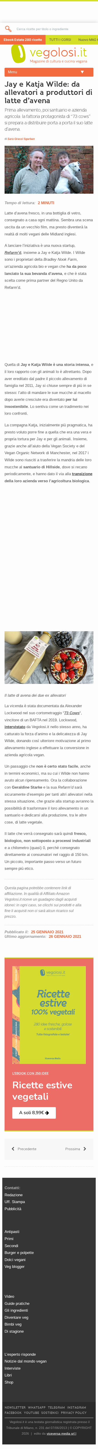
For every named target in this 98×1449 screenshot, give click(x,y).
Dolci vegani (15, 1260)
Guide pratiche (17, 1303)
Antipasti (12, 1232)
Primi (9, 1239)
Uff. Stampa (15, 1202)
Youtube (31, 1413)
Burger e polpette (19, 1253)
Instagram (76, 1408)
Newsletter (15, 1408)
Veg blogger (15, 1266)
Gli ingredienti (16, 1310)
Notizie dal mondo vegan (25, 1361)
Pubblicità (13, 1209)
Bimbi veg (13, 1324)
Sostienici (50, 1413)
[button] (34, 1113)
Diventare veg (16, 1317)
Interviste (13, 1368)
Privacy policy (74, 1413)
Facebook (13, 1413)
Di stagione (14, 1331)
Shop (9, 1382)
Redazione (14, 1195)
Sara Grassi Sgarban (21, 139)
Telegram (56, 1408)
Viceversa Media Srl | (61, 1433)
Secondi (11, 1246)
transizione (82, 474)
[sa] (8, 29)
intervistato (15, 727)
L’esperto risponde (20, 1354)
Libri (8, 1375)
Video (9, 1296)
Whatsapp (37, 1408)
